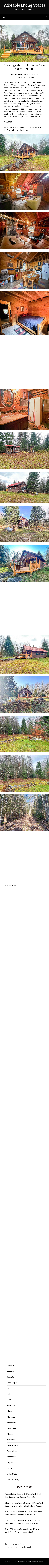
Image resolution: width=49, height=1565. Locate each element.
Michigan (11, 1417)
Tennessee (11, 1457)
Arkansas (11, 1365)
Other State (12, 1474)
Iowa (9, 1400)
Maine (9, 1411)
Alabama (10, 1371)
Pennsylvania (12, 1451)
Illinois (10, 1468)
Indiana (10, 1394)
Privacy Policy (13, 1479)
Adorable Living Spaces (24, 5)
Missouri (10, 1434)
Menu (44, 16)
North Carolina (13, 1445)
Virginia (10, 1462)
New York (11, 1440)
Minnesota (11, 1422)
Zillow (13, 886)
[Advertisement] (24, 360)
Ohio (9, 1388)
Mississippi (11, 1428)
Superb (41, 1561)
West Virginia (12, 1382)
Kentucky (11, 1405)
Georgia (10, 1377)
